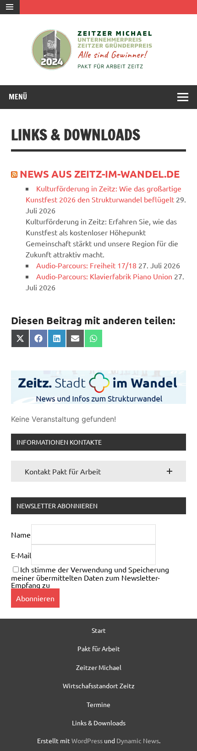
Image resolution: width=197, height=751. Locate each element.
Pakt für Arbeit (98, 648)
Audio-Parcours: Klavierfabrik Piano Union (104, 276)
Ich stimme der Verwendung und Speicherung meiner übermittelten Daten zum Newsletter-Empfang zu (90, 577)
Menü (18, 97)
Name (21, 534)
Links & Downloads (99, 722)
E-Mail (21, 555)
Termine (98, 704)
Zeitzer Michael (98, 667)
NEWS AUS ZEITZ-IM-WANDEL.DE (100, 174)
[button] (98, 471)
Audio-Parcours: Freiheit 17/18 (86, 265)
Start (99, 630)
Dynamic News (137, 740)
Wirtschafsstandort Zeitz (99, 685)
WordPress (87, 740)
